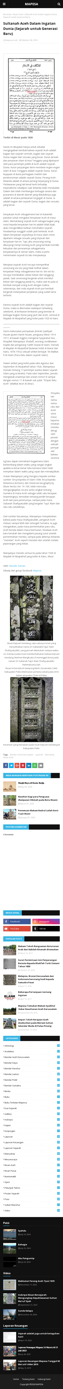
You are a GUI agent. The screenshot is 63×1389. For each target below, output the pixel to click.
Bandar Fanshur (32, 1068)
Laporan (39, 754)
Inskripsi (32, 1119)
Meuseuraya (32, 1159)
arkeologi (32, 1045)
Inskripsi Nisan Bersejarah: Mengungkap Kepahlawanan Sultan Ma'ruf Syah (37, 1298)
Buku (32, 1096)
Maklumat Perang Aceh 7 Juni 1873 (36, 1281)
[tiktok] (46, 928)
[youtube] (17, 928)
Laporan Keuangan (32, 1142)
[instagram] (46, 921)
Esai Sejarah (32, 1108)
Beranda (7, 14)
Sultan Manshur (32, 1204)
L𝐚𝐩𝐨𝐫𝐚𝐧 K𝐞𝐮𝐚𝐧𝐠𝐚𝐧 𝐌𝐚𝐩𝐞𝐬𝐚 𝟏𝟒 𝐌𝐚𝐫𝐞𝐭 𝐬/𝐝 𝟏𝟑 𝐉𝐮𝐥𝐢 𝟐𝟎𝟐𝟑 (38, 1349)
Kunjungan (32, 1131)
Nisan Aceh (18, 14)
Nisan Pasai (32, 1170)
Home (16, 1379)
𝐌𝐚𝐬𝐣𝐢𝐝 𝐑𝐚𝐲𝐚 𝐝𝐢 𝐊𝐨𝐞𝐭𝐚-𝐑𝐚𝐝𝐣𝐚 (31, 782)
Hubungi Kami (44, 1379)
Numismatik (32, 1176)
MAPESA (31, 4)
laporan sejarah (32, 1148)
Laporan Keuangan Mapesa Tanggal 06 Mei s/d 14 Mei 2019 (39, 1363)
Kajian (32, 1125)
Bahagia (22, 1244)
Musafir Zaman (17, 565)
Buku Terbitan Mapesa (32, 1102)
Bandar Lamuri (32, 1074)
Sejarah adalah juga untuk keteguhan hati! (38, 1335)
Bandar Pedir (32, 1079)
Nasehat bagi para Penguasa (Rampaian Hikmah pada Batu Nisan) (37, 798)
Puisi (32, 1199)
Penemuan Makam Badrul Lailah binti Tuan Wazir (38, 812)
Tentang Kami (28, 1379)
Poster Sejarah (32, 1193)
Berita (32, 1091)
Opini (32, 1182)
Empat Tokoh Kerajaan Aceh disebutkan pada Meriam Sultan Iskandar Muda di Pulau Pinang (35, 1022)
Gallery (32, 1113)
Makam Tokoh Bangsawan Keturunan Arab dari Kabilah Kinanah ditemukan (38, 948)
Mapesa (37, 570)
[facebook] (17, 921)
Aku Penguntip (26, 1258)
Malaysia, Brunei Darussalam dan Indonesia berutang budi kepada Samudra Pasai (36, 979)
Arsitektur (32, 1051)
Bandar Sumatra (32, 1085)
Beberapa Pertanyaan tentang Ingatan (34, 994)
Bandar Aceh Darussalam (21, 754)
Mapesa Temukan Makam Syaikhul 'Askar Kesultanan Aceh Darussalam (37, 1007)
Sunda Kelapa (25, 1310)
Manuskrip (49, 754)
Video (32, 1210)
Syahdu (22, 1230)
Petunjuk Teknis (32, 1187)
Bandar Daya (32, 1062)
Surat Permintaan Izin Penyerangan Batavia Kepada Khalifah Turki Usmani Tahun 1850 (38, 963)
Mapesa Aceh (11, 40)
